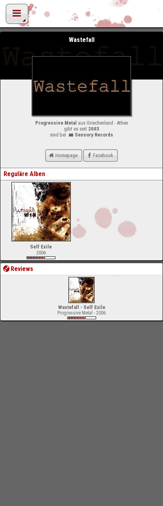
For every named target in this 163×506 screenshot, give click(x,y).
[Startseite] (81, 16)
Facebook (103, 155)
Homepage (66, 155)
